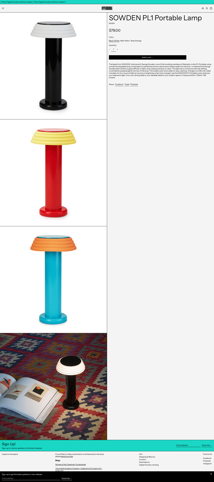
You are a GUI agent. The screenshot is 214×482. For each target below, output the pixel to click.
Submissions (144, 462)
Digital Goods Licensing (149, 465)
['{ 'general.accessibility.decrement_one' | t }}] (109, 49)
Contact (142, 459)
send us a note (67, 456)
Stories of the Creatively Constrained (70, 464)
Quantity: (113, 45)
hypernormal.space (10, 454)
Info (140, 454)
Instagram (207, 464)
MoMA (112, 23)
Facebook (207, 458)
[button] (207, 8)
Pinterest (207, 461)
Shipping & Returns (147, 457)
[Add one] (117, 49)
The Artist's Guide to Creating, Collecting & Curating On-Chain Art (78, 469)
